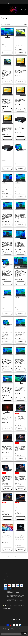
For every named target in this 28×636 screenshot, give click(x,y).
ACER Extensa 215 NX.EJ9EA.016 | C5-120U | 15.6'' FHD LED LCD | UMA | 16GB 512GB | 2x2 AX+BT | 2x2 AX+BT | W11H (7, 361)
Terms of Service (6, 573)
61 (19, 556)
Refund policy (6, 576)
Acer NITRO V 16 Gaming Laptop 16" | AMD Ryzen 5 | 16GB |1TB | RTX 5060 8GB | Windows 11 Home (20, 508)
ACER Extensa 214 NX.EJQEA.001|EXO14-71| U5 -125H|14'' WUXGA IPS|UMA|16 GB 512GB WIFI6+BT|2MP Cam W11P (20, 244)
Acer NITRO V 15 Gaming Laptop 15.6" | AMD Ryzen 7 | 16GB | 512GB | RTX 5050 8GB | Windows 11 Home (20, 448)
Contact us (5, 565)
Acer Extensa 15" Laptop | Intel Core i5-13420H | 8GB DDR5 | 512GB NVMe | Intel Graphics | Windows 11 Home (20, 216)
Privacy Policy (11, 629)
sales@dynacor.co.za (9, 611)
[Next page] (22, 556)
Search (4, 562)
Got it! (14, 633)
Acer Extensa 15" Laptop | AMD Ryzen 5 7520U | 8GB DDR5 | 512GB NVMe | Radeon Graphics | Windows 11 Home (20, 188)
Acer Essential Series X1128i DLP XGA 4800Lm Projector (7, 156)
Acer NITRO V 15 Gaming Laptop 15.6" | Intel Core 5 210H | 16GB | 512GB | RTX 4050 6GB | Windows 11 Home (20, 478)
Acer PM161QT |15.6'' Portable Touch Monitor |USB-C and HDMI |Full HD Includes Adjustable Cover (7, 537)
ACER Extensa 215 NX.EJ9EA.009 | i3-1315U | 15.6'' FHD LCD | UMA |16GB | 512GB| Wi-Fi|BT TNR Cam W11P (7, 333)
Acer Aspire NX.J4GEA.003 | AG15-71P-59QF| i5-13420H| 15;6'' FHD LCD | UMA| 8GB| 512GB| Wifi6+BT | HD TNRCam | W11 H (6, 73)
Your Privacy (5, 579)
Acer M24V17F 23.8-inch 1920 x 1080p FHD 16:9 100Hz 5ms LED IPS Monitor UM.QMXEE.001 (20, 389)
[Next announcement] (25, 2)
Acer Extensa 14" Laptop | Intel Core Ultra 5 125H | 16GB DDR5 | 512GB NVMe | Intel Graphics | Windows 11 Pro (7, 188)
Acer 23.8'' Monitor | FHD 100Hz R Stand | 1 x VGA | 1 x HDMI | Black (7, 42)
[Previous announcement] (2, 2)
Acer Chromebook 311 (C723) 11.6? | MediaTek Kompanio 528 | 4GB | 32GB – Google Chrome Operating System (7, 101)
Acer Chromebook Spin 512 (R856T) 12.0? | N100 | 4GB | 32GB (20, 100)
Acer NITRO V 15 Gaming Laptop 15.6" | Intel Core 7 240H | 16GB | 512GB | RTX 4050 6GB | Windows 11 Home (7, 508)
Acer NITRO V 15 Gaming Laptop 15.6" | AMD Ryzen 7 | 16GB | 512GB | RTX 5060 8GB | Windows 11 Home (7, 478)
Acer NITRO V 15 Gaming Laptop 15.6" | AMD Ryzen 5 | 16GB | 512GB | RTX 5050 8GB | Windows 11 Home (20, 418)
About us (5, 567)
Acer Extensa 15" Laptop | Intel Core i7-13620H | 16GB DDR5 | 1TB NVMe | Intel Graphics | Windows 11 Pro (7, 244)
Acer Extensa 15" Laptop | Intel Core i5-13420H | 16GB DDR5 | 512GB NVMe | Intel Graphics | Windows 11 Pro (7, 216)
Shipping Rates (6, 570)
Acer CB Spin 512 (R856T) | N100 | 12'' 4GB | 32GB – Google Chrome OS (20, 71)
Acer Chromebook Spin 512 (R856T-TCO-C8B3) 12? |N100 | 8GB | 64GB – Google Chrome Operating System (7, 129)
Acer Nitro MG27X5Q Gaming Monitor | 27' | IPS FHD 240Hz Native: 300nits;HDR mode (7, 418)
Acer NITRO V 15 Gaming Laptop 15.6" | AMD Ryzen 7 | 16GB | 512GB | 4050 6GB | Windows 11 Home (7, 448)
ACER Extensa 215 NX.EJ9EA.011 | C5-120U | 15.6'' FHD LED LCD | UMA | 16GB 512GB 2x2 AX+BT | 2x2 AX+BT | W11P (20, 333)
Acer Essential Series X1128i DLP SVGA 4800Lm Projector (20, 128)
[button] (2, 9)
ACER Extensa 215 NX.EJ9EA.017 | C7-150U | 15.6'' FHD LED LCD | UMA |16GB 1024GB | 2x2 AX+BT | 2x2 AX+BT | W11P (20, 361)
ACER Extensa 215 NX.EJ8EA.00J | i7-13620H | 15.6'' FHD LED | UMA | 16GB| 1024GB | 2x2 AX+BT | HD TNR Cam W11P (20, 303)
